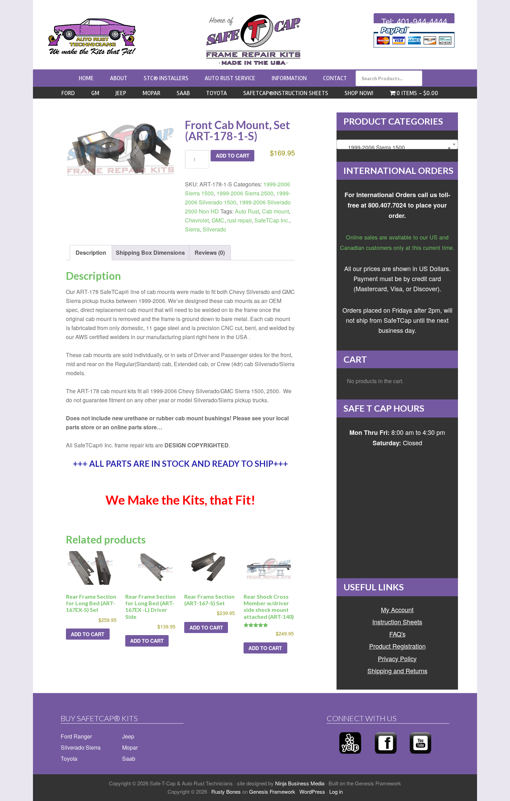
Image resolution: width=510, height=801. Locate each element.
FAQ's (397, 633)
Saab (128, 758)
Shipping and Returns (397, 670)
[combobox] (397, 144)
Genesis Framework (272, 791)
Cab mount (275, 211)
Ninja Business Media (299, 783)
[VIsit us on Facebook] (385, 756)
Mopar (130, 747)
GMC (218, 220)
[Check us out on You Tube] (420, 756)
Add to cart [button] (87, 634)
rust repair (239, 220)
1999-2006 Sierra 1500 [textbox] (395, 147)
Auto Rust (247, 211)
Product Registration (397, 645)
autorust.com (92, 37)
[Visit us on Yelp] (350, 756)
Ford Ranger (76, 736)
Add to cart (232, 155)
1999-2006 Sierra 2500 (244, 193)
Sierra (192, 229)
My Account (397, 609)
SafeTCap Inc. (271, 220)
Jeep (128, 736)
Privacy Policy (397, 658)
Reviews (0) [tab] (210, 252)
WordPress (312, 791)
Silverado (214, 229)
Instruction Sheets (397, 621)
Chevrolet (197, 220)
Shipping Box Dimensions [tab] (150, 252)
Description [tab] (91, 252)
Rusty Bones (226, 791)
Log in (336, 791)
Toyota (69, 758)
